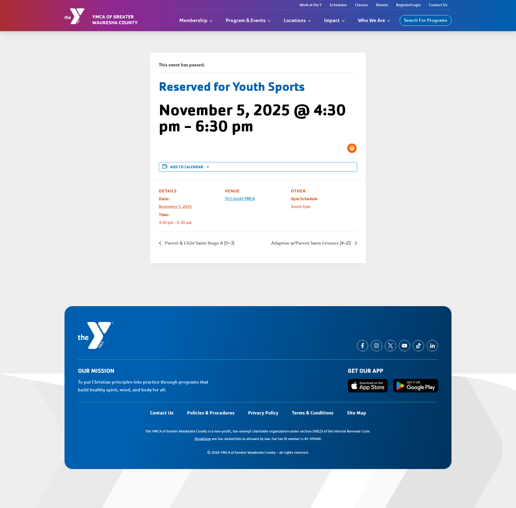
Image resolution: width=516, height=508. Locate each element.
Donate (382, 4)
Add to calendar (186, 166)
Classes (361, 4)
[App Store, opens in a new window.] (368, 385)
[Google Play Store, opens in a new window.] (415, 385)
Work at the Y (311, 4)
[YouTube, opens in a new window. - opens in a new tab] (404, 345)
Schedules (338, 4)
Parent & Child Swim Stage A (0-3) (199, 243)
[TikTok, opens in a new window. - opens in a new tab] (418, 345)
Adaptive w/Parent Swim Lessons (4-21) (311, 243)
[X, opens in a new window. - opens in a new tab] (390, 345)
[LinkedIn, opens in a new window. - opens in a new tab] (432, 345)
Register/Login (408, 4)
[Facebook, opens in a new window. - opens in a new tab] (362, 345)
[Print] (352, 148)
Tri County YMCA (240, 198)
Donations (203, 439)
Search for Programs (425, 20)
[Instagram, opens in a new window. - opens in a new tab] (376, 345)
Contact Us (438, 4)
